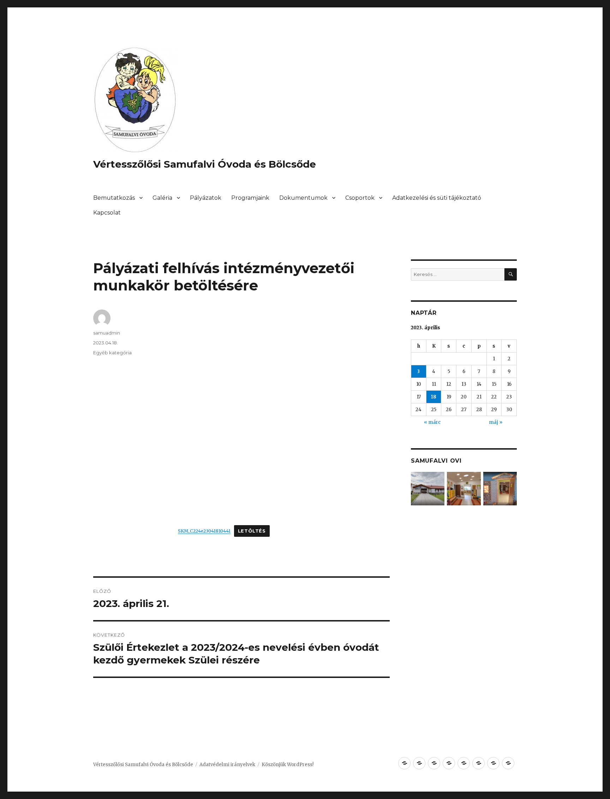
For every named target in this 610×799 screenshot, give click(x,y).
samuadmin (106, 333)
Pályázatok (205, 197)
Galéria (162, 197)
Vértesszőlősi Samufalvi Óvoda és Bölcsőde (204, 164)
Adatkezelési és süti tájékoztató (436, 197)
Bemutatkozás (114, 197)
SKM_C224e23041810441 (204, 531)
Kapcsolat (107, 212)
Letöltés (252, 531)
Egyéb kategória (112, 352)
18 (433, 397)
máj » (495, 422)
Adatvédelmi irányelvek (227, 765)
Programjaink (250, 197)
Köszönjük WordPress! (287, 765)
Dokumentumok (303, 197)
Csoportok (360, 197)
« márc (432, 422)
